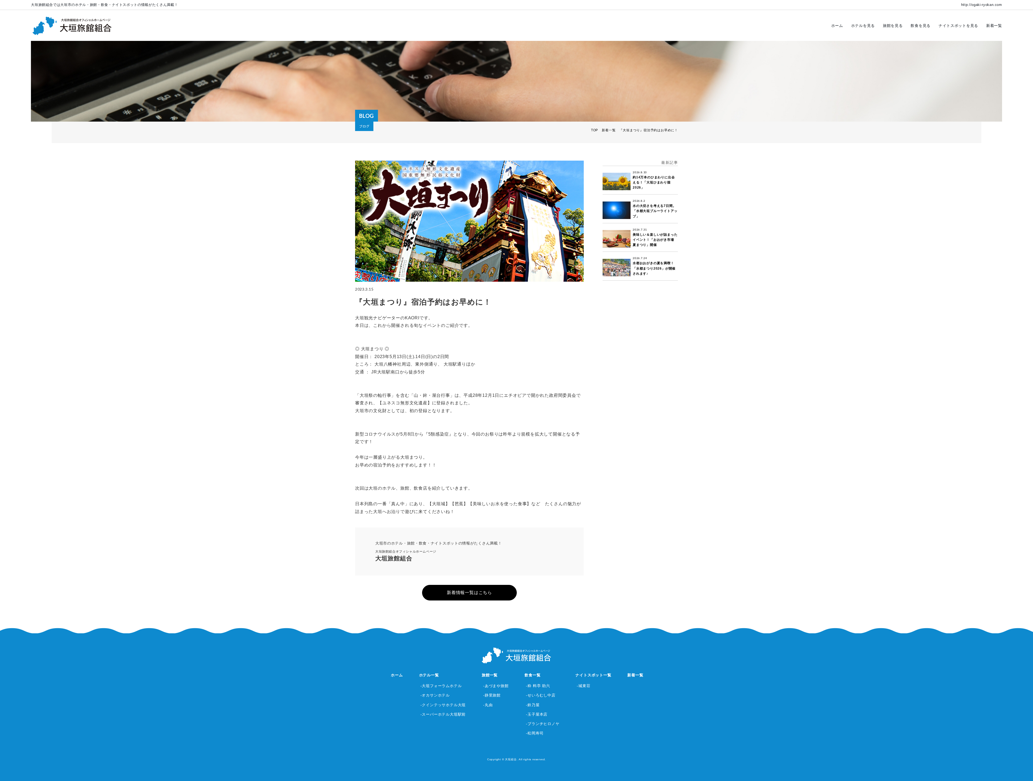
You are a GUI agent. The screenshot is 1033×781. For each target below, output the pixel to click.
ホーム (837, 25)
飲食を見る (921, 25)
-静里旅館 (492, 695)
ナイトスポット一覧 (593, 675)
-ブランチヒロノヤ (542, 724)
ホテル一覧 (429, 675)
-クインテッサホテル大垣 (443, 705)
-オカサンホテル (435, 695)
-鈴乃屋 (532, 705)
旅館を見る (893, 25)
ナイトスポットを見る (958, 25)
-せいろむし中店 (540, 695)
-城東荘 (583, 686)
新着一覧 (994, 25)
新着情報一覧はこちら (469, 592)
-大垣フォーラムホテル (441, 686)
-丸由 (488, 705)
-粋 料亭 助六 (538, 686)
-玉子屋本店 (536, 714)
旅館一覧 (490, 675)
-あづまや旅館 (496, 686)
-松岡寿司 (534, 733)
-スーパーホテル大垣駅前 (443, 714)
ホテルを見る (863, 25)
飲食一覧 (532, 675)
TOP (594, 130)
